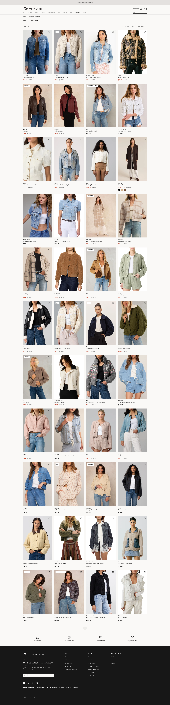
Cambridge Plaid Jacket (124, 241)
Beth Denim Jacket (91, 131)
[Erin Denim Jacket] (37, 484)
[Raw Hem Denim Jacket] (132, 105)
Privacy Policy (68, 663)
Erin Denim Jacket (27, 510)
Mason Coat (121, 185)
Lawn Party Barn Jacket (29, 456)
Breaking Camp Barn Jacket (30, 563)
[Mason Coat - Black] (119, 190)
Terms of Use (68, 666)
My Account (91, 657)
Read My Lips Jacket (91, 456)
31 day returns (69, 641)
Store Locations (115, 660)
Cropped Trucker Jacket (29, 241)
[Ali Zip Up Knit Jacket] (37, 592)
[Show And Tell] (37, 323)
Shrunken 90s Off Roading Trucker (63, 185)
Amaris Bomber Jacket (92, 348)
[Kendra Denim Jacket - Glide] (69, 215)
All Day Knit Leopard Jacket (61, 510)
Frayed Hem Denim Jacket (93, 77)
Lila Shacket (26, 402)
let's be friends (101, 641)
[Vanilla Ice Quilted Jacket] (69, 52)
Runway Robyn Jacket (29, 77)
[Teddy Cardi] (69, 269)
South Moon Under (32, 697)
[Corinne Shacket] (69, 105)
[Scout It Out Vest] (132, 592)
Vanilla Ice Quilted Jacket (61, 77)
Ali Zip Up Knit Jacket (28, 617)
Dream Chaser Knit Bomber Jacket (95, 402)
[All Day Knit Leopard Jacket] (69, 484)
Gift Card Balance (93, 676)
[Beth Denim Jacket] (101, 105)
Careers (113, 663)
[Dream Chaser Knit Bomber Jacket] (101, 377)
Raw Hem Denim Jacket (124, 131)
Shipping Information (93, 666)
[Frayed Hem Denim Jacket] (101, 52)
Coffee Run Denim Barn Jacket (126, 456)
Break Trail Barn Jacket (124, 510)
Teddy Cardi (57, 295)
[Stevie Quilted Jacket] (132, 323)
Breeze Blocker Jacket (72, 687)
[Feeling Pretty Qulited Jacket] (69, 323)
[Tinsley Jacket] (37, 105)
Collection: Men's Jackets (57, 687)
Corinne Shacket (58, 131)
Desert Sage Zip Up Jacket (125, 295)
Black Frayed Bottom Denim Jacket (96, 617)
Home (24, 16)
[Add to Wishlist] (49, 32)
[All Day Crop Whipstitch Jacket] (132, 377)
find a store (136, 8)
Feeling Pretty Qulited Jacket (62, 348)
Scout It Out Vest (122, 617)
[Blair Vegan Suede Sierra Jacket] (101, 538)
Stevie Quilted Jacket (124, 348)
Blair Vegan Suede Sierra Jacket (95, 563)
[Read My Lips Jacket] (101, 430)
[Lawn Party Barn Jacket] (37, 430)
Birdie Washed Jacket (60, 563)
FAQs (66, 660)
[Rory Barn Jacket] (101, 269)
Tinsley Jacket (26, 131)
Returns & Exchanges (93, 669)
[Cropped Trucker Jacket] (37, 215)
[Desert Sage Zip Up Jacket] (132, 269)
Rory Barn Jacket (90, 295)
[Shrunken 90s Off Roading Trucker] (69, 159)
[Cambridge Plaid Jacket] (132, 215)
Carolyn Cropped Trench (93, 510)
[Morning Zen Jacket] (101, 159)
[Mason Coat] (132, 159)
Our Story (113, 657)
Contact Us (68, 657)
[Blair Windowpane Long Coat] (101, 215)
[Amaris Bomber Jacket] (101, 323)
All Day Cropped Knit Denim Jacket (64, 456)
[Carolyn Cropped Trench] (101, 484)
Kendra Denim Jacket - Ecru (30, 185)
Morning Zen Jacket (91, 185)
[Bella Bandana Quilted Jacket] (69, 592)
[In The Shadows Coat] (132, 52)
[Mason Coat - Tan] (122, 190)
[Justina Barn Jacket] (69, 377)
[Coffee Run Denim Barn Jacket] (132, 430)
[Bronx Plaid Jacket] (37, 269)
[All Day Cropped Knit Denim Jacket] (69, 430)
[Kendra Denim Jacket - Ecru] (37, 159)
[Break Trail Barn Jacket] (132, 484)
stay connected (132, 641)
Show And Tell (26, 348)
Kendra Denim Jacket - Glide (62, 241)
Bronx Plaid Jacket (27, 295)
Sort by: (134, 26)
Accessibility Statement (71, 669)
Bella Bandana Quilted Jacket (62, 617)
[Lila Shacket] (37, 377)
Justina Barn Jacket (59, 402)
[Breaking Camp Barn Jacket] (37, 538)
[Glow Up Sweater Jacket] (132, 538)
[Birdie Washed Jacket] (69, 538)
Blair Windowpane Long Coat (94, 241)
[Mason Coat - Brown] (125, 190)
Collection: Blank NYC (42, 687)
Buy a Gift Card (92, 672)
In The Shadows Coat (124, 77)
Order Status (91, 660)
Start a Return (91, 663)
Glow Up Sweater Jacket (125, 563)
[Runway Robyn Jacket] (37, 52)
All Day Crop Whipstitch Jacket (126, 402)
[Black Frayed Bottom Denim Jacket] (101, 592)
